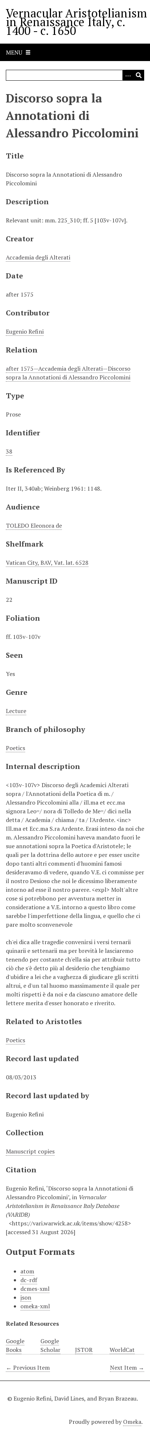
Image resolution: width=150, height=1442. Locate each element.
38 (9, 451)
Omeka (132, 1422)
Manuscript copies (30, 1151)
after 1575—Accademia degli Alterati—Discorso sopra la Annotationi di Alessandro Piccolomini (68, 372)
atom (27, 1271)
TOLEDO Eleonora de (34, 525)
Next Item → (127, 1367)
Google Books (15, 1345)
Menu (14, 52)
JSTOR (83, 1350)
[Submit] (138, 75)
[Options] (127, 75)
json (25, 1297)
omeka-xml (35, 1306)
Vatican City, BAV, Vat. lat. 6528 (47, 563)
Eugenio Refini (25, 331)
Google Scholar (50, 1345)
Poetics (15, 748)
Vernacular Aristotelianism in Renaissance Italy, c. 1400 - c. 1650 (76, 21)
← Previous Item (28, 1367)
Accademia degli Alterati (38, 257)
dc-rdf (28, 1280)
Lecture (16, 711)
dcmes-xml (35, 1289)
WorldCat (122, 1350)
